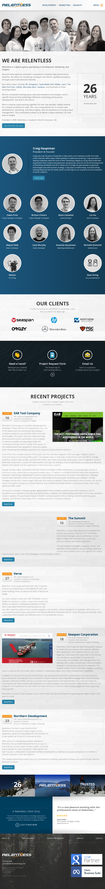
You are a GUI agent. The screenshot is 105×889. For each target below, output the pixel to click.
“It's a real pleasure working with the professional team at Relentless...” (78, 808)
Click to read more (28, 825)
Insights (77, 5)
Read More (8, 504)
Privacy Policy (16, 876)
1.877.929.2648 (7, 861)
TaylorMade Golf (46, 84)
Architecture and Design (85, 524)
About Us (6, 838)
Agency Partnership (55, 838)
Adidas (57, 84)
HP (26, 84)
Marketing (64, 5)
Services (79, 838)
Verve (18, 574)
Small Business (28, 838)
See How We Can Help (13, 125)
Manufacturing (27, 419)
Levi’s (63, 84)
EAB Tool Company (27, 413)
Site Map (24, 876)
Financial (25, 721)
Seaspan (41, 87)
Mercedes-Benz (29, 87)
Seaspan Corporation (83, 634)
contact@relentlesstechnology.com (13, 864)
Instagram (33, 84)
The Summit (76, 518)
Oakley (19, 87)
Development (49, 5)
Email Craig (39, 178)
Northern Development (30, 716)
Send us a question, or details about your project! (87, 368)
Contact (99, 838)
